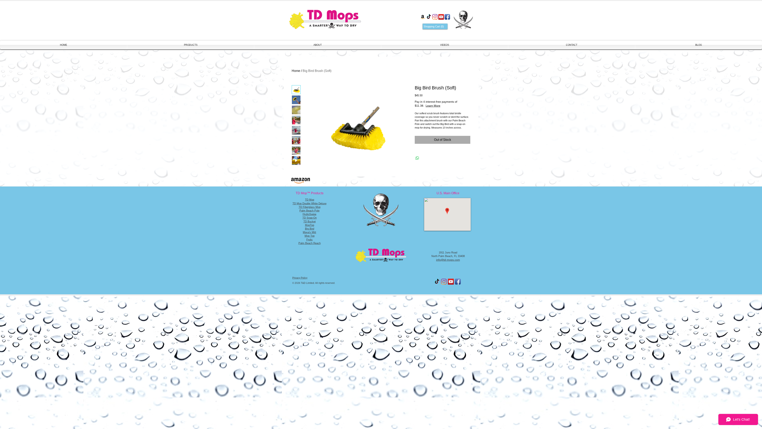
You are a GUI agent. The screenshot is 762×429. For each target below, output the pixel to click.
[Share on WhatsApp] (417, 158)
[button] (435, 26)
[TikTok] (429, 17)
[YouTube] (441, 17)
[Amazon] (422, 17)
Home (296, 70)
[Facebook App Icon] (447, 17)
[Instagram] (435, 17)
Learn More (447, 105)
